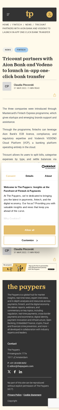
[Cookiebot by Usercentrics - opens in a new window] (42, 167)
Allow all (29, 229)
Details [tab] (29, 175)
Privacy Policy (15, 395)
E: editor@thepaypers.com (20, 366)
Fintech (17, 24)
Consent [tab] (10, 175)
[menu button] (8, 14)
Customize (28, 240)
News (28, 24)
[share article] (54, 95)
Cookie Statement (32, 395)
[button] (54, 95)
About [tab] (48, 175)
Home (6, 24)
